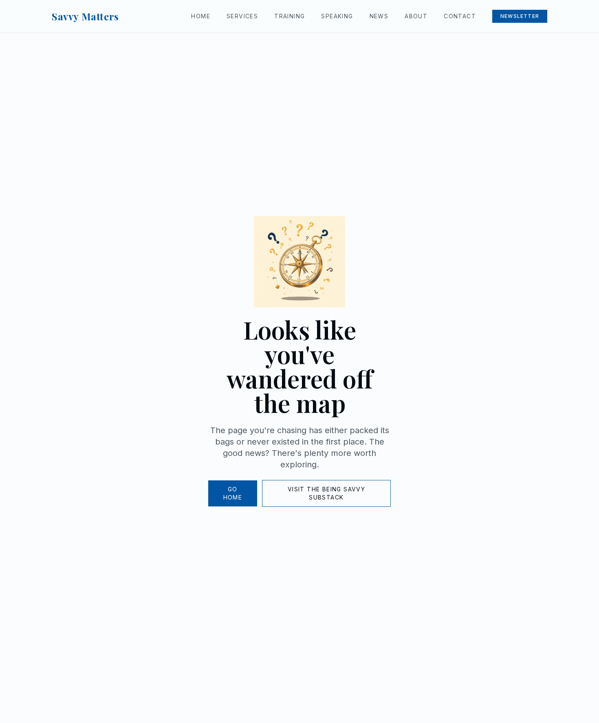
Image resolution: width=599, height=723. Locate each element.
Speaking (337, 16)
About (416, 16)
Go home (232, 493)
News (379, 16)
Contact (460, 16)
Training (289, 16)
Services (242, 16)
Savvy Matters (85, 16)
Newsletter (519, 16)
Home (200, 16)
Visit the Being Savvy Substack (326, 493)
